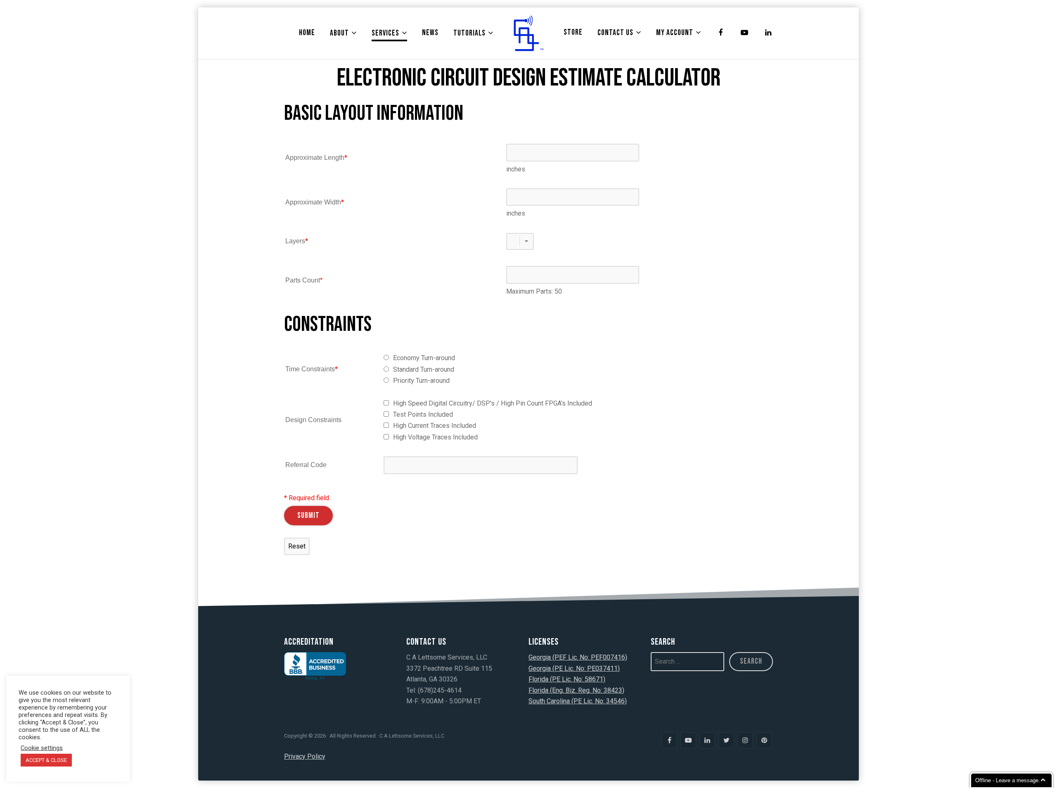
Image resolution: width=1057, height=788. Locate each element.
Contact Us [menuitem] (615, 33)
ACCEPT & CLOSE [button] (46, 760)
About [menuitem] (339, 33)
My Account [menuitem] (674, 33)
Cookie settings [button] (42, 748)
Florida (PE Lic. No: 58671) (566, 679)
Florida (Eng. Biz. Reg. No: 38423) (576, 690)
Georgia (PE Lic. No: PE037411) (574, 668)
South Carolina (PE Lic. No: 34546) (577, 701)
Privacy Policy (304, 756)
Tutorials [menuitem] (469, 33)
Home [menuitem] (307, 33)
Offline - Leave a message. (1007, 780)
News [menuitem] (430, 33)
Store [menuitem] (573, 32)
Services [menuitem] (385, 33)
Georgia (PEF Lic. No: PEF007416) (577, 657)
